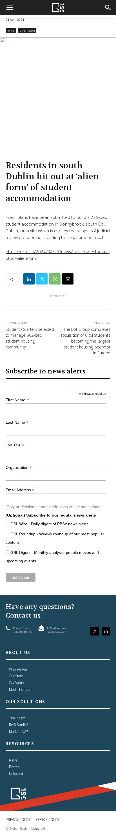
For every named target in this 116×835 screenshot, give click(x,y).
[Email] (67, 279)
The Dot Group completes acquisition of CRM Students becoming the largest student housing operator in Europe (85, 340)
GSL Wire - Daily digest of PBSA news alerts (49, 524)
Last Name (17, 422)
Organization (19, 467)
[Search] (108, 7)
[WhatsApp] (55, 279)
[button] (10, 7)
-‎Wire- (11, 30)
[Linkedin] (29, 279)
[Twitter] (42, 279)
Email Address (20, 490)
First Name (17, 400)
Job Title (15, 445)
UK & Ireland (27, 30)
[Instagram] (94, 631)
